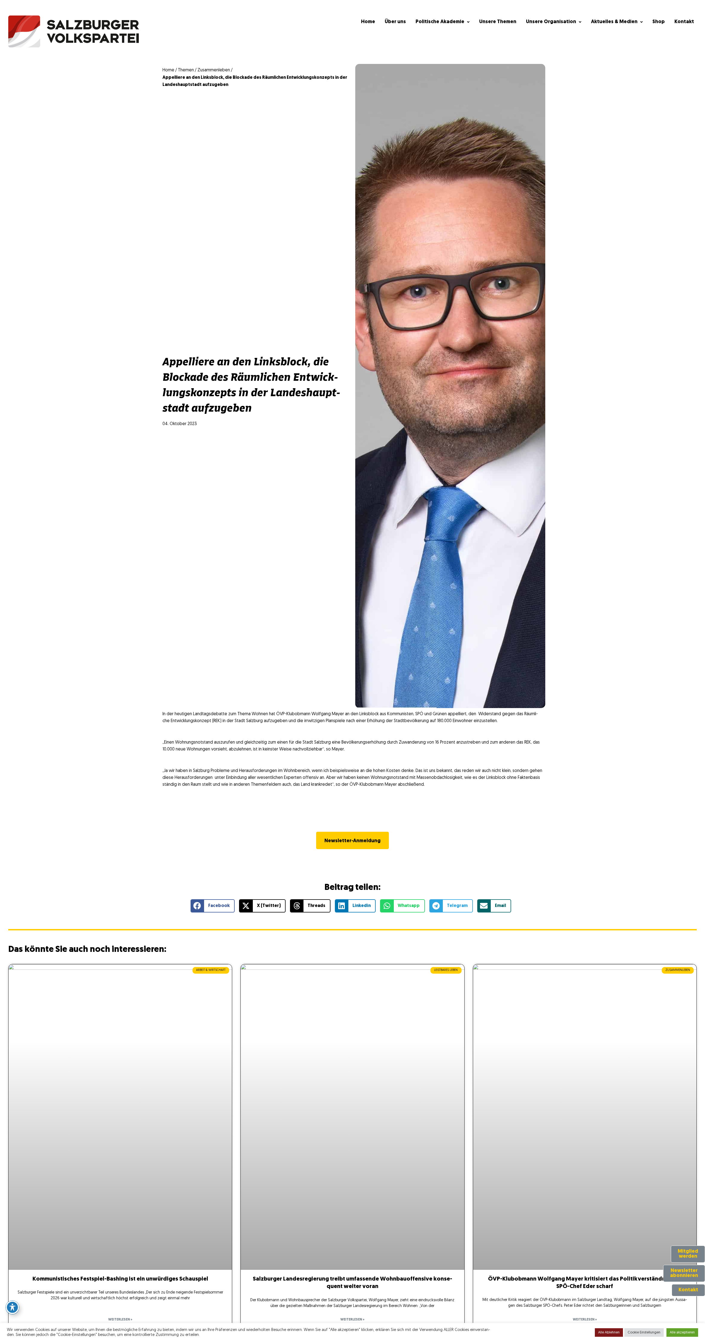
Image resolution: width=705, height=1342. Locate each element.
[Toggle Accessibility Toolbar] (12, 1307)
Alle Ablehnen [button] (609, 1332)
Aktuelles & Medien (614, 22)
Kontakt (684, 22)
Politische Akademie (440, 22)
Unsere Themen (497, 22)
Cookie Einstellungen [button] (644, 1332)
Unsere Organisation (551, 22)
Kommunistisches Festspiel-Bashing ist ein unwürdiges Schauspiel (120, 1279)
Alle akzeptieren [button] (682, 1332)
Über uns (395, 22)
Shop (658, 22)
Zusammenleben (213, 70)
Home (368, 22)
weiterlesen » (120, 1319)
